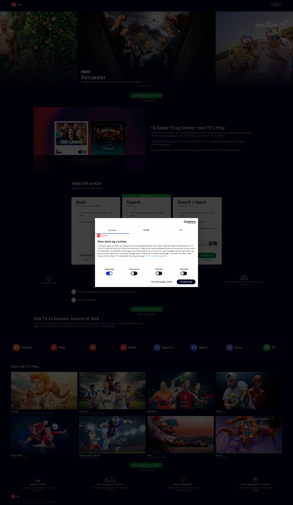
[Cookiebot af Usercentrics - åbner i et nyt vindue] (185, 222)
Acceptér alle (186, 282)
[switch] (134, 273)
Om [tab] (180, 230)
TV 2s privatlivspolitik (156, 256)
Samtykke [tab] (112, 230)
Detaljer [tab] (146, 230)
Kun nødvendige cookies (161, 282)
